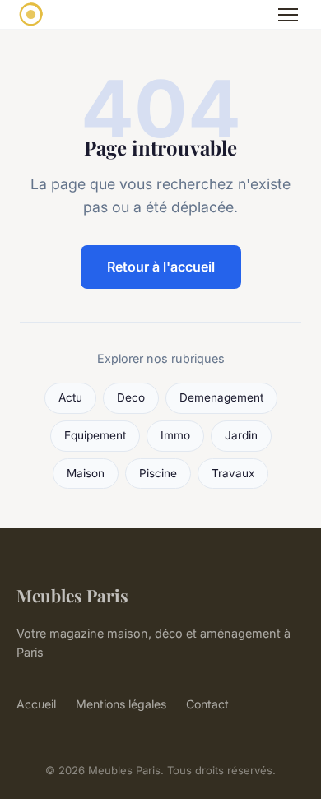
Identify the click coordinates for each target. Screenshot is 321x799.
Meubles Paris (72, 594)
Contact (207, 704)
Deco (131, 397)
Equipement (95, 435)
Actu (70, 397)
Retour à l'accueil (161, 266)
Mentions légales (121, 704)
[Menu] (288, 15)
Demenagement (221, 397)
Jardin (241, 435)
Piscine (158, 473)
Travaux (233, 473)
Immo (175, 435)
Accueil (36, 704)
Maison (86, 473)
